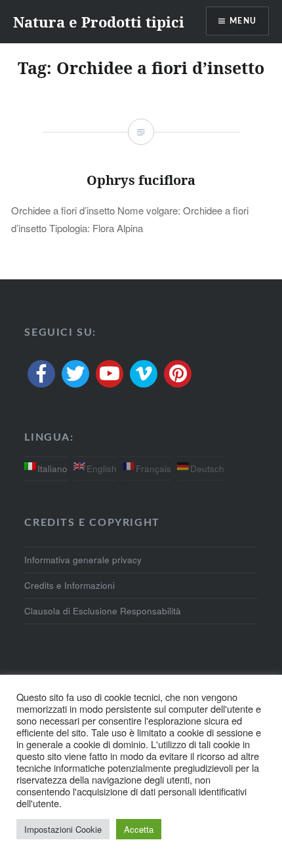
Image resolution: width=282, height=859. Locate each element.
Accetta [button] (138, 829)
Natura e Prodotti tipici (98, 21)
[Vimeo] (143, 374)
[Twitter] (75, 374)
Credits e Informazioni (69, 585)
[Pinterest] (177, 374)
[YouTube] (109, 374)
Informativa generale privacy (83, 559)
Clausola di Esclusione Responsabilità (102, 611)
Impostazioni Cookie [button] (63, 829)
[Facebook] (41, 374)
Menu (243, 21)
